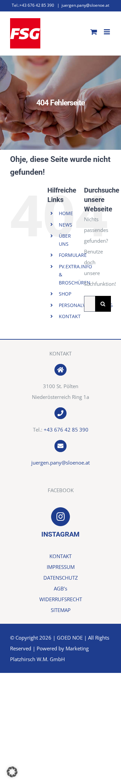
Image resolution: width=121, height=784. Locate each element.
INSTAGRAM (60, 534)
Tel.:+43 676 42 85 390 (33, 5)
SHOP (65, 294)
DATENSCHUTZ (60, 577)
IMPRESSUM (61, 567)
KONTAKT (70, 316)
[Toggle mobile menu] (107, 31)
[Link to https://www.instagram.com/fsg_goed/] (60, 516)
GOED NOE (70, 637)
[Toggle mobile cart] (93, 31)
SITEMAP (61, 610)
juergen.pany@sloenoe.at (85, 5)
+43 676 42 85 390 (66, 429)
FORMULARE (73, 255)
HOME (66, 213)
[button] (12, 772)
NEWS (65, 224)
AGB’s (60, 588)
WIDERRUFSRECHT (60, 599)
